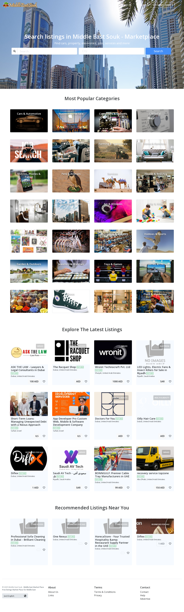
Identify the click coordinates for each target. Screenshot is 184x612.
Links (51, 595)
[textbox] (111, 51)
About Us (53, 592)
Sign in (127, 4)
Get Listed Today (162, 4)
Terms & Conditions (105, 592)
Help (142, 595)
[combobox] (111, 51)
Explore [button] (142, 4)
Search (158, 51)
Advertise (145, 598)
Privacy (98, 595)
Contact (144, 592)
